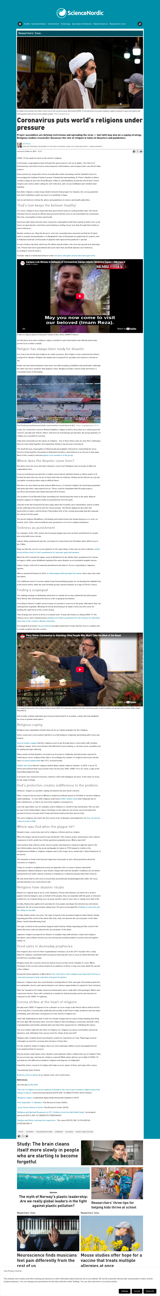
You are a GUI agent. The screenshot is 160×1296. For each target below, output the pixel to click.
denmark (59, 1132)
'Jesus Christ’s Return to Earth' (30, 1108)
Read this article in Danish (27, 1075)
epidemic (30, 1132)
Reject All (150, 1291)
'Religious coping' (24, 1098)
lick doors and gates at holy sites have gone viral (74, 256)
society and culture (84, 1132)
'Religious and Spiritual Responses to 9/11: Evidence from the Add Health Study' (50, 1112)
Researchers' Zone (118, 24)
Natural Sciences (101, 24)
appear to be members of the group (58, 455)
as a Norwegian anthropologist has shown (64, 573)
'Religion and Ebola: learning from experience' (36, 1120)
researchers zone (44, 1132)
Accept (137, 1291)
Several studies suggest (27, 743)
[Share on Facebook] (134, 151)
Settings (124, 1291)
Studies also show (25, 766)
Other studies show (69, 799)
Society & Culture (38, 24)
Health (27, 24)
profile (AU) (33, 1085)
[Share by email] (141, 151)
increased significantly (30, 761)
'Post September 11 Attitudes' (29, 1103)
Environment (53, 24)
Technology (65, 24)
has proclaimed (44, 626)
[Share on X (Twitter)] (137, 151)
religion (69, 1132)
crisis (20, 1132)
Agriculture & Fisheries (82, 24)
